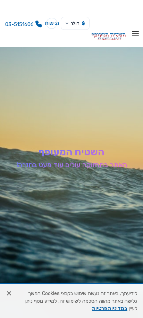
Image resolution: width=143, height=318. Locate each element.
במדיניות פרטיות (109, 308)
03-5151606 (19, 24)
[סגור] (9, 293)
